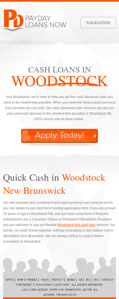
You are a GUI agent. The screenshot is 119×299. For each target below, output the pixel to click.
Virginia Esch (66, 295)
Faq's (44, 280)
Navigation (98, 22)
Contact (107, 280)
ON (95, 280)
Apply (9, 280)
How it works (27, 280)
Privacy (57, 280)
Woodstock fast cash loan (76, 225)
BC (88, 280)
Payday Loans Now (55, 285)
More (71, 280)
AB (80, 280)
